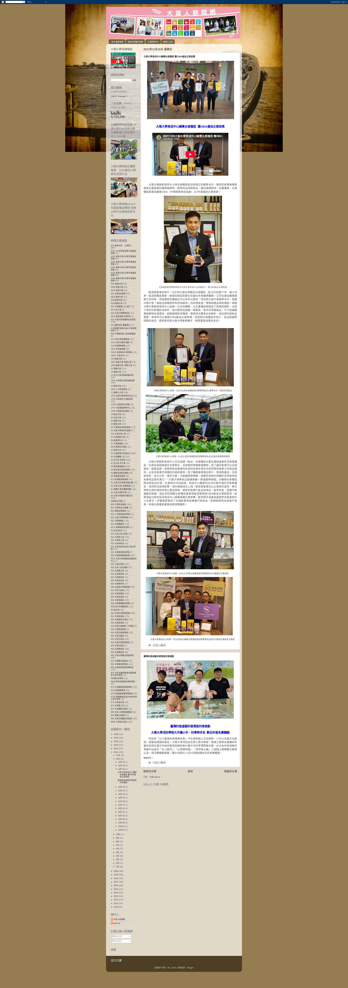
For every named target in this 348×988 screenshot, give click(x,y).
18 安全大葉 (116, 414)
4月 (117, 856)
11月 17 (121, 805)
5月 (117, 852)
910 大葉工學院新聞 (119, 517)
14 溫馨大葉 (116, 369)
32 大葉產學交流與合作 (121, 453)
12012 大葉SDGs (118, 356)
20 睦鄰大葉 (116, 424)
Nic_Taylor (171, 968)
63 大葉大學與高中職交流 (122, 496)
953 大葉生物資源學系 (120, 642)
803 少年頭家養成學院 (120, 514)
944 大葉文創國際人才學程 (122, 626)
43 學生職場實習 (118, 466)
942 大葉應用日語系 (119, 620)
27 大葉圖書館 (117, 444)
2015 (116, 889)
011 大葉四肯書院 (118, 294)
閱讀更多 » (148, 758)
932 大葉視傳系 (117, 594)
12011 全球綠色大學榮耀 (121, 352)
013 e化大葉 (116, 310)
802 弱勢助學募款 (118, 511)
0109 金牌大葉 (117, 290)
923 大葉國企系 (117, 571)
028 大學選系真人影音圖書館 (123, 334)
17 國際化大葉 (117, 393)
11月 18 (121, 801)
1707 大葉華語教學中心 (121, 408)
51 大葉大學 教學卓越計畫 (122, 483)
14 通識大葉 (116, 372)
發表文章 (118, 936)
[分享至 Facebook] (162, 645)
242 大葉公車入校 (118, 434)
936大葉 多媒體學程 (119, 607)
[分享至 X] (159, 645)
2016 (116, 885)
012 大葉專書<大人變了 (121, 307)
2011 (116, 903)
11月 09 (121, 819)
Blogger (190, 968)
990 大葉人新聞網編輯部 (121, 712)
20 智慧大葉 (116, 421)
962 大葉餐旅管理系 (119, 664)
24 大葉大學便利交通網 (121, 430)
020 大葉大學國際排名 (120, 313)
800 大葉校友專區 (118, 504)
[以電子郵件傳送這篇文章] (154, 645)
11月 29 (121, 766)
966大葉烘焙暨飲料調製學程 (123, 682)
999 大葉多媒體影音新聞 (121, 719)
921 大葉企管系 (117, 564)
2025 (116, 738)
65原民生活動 (116, 501)
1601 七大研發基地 (119, 389)
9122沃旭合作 (117, 531)
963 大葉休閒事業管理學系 (122, 667)
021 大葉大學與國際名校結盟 (123, 320)
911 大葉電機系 (117, 521)
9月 (117, 838)
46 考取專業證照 (118, 476)
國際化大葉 (168, 42)
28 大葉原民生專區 (119, 447)
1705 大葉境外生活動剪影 (122, 399)
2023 (116, 745)
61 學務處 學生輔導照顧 (121, 489)
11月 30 (121, 762)
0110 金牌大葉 (117, 297)
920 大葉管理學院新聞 (120, 555)
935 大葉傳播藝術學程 (120, 603)
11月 (118, 759)
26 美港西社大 (117, 440)
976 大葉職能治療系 (119, 709)
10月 (118, 834)
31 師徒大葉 (116, 450)
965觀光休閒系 (117, 678)
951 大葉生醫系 (117, 636)
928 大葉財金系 (117, 580)
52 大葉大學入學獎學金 (121, 486)
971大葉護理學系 (118, 690)
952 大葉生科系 (117, 639)
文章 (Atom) (155, 777)
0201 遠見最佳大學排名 (121, 316)
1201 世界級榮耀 (118, 349)
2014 (116, 893)
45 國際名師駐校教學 (120, 473)
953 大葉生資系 (117, 646)
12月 (118, 755)
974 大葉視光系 (117, 702)
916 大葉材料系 (117, 543)
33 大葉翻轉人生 (118, 457)
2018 (116, 878)
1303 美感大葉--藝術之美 (121, 365)
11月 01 (121, 830)
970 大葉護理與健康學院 (121, 687)
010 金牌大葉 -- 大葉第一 (121, 246)
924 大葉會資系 (117, 574)
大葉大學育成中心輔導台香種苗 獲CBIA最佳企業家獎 (169, 56)
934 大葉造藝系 (117, 600)
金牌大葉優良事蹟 (135, 42)
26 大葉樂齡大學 (118, 437)
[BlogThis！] (156, 645)
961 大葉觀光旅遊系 (119, 661)
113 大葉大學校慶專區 (120, 339)
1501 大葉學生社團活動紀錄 (123, 381)
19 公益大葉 (116, 418)
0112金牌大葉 (116, 303)
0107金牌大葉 (117, 284)
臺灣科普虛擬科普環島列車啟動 (159, 656)
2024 (116, 741)
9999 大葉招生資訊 (119, 722)
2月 (117, 863)
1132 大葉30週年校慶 (120, 342)
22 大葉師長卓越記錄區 (121, 427)
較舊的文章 (230, 771)
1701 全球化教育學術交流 (122, 396)
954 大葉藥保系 (117, 649)
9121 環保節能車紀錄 (120, 527)
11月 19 (121, 798)
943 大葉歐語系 (117, 623)
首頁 (190, 771)
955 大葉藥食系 (117, 652)
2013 (116, 896)
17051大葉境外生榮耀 (120, 405)
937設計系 (115, 610)
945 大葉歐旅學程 (118, 629)
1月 (117, 867)
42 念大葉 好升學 (118, 463)
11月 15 (121, 808)
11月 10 (121, 816)
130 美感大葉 (116, 359)
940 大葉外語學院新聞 (120, 613)
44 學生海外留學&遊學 (120, 470)
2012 (116, 900)
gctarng (117, 923)
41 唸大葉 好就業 (118, 460)
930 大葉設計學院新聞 (120, 587)
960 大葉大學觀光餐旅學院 (122, 655)
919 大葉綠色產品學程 (120, 552)
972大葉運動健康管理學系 (122, 694)
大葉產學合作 (153, 42)
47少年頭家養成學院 (119, 479)
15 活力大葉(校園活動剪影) (122, 375)
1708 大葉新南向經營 (120, 411)
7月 (117, 845)
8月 (117, 842)
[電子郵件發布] (149, 645)
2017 (116, 882)
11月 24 (121, 787)
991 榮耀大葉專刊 (118, 715)
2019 (116, 875)
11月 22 (121, 794)
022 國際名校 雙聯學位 (120, 325)
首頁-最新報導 (117, 42)
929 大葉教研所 (117, 584)
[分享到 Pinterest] (164, 645)
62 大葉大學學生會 (119, 492)
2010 (116, 907)
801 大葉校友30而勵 (119, 508)
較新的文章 (149, 771)
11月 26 (121, 769)
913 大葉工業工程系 (119, 534)
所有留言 (118, 941)
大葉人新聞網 (119, 919)
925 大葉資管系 (117, 577)
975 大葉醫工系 (117, 706)
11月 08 (121, 823)
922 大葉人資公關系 (119, 567)
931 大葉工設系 (117, 590)
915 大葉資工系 (117, 540)
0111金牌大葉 (116, 300)
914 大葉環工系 (117, 537)
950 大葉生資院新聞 (119, 633)
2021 (116, 752)
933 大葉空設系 (117, 597)
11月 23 (121, 791)
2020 (116, 871)
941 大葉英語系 (117, 616)
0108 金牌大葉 (117, 287)
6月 (117, 849)
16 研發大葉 (116, 386)
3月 (117, 859)
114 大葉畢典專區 (118, 346)
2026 (116, 734)
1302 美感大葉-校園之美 (121, 362)
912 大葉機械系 (117, 524)
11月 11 (121, 812)
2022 (116, 749)
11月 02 (121, 826)
